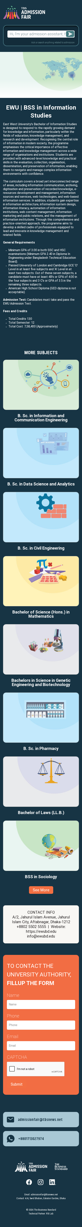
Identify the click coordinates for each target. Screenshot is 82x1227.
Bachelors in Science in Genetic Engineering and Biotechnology (41, 682)
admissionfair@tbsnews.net (44, 1194)
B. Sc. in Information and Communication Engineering (41, 418)
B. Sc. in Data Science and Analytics (41, 484)
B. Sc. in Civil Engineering (41, 548)
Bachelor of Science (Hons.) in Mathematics (41, 614)
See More (41, 890)
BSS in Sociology (41, 877)
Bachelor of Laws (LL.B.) (41, 813)
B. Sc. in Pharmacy (41, 749)
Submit (17, 1084)
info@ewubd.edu (41, 936)
